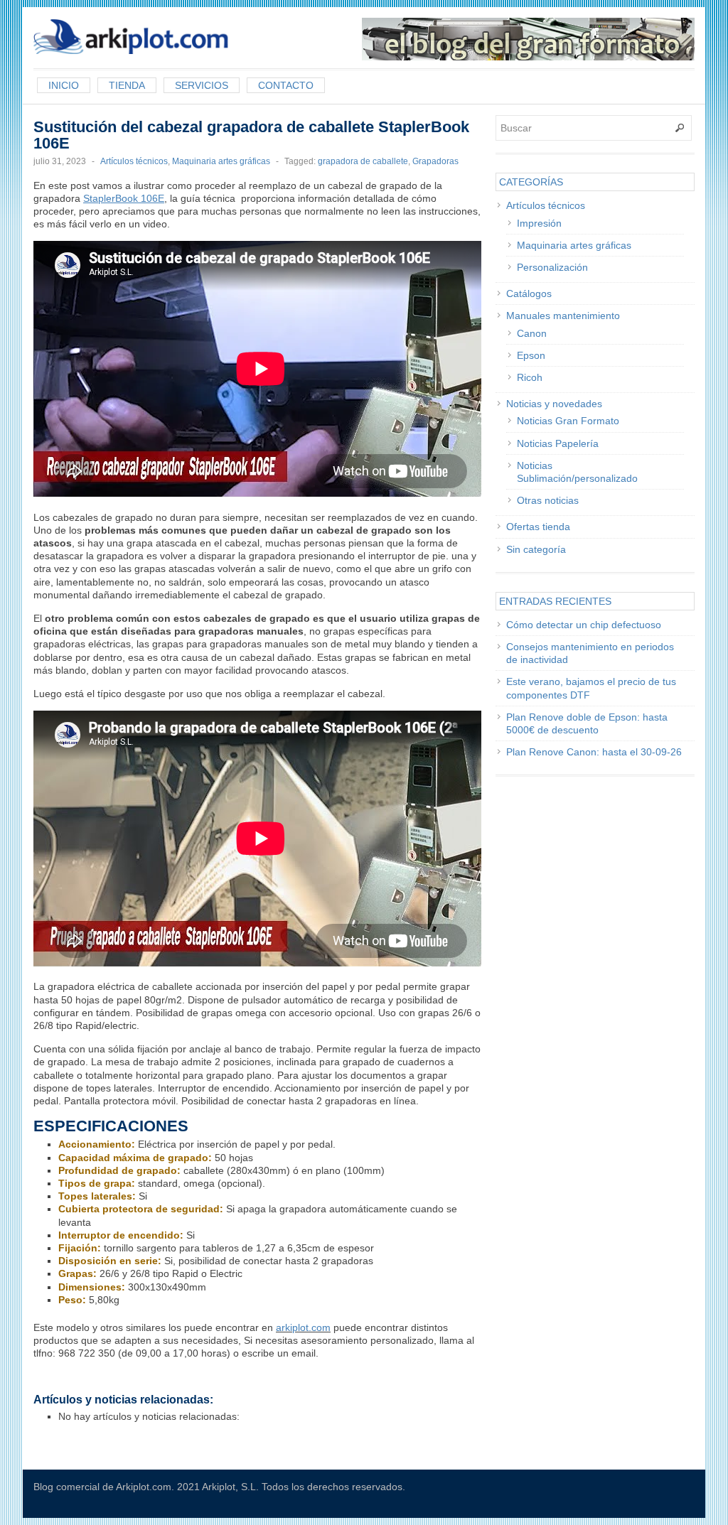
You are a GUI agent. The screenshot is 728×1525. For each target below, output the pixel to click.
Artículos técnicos (134, 161)
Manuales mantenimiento (563, 315)
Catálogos (529, 293)
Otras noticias (548, 500)
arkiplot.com (303, 1327)
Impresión (539, 223)
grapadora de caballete (363, 161)
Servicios (201, 85)
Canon (532, 333)
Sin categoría (536, 549)
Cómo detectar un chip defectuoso (583, 624)
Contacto (286, 85)
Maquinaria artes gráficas (221, 161)
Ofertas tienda (538, 526)
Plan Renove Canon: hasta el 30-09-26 (594, 752)
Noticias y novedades (554, 403)
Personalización (552, 267)
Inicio (63, 85)
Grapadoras (435, 161)
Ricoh (529, 377)
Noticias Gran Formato (568, 420)
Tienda (127, 85)
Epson (531, 355)
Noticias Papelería (558, 443)
